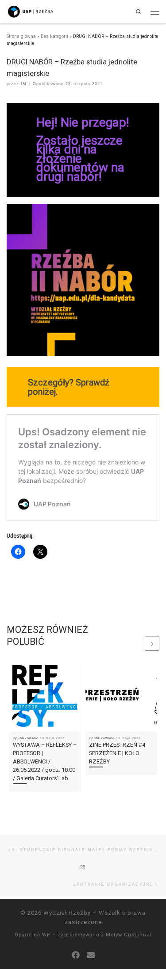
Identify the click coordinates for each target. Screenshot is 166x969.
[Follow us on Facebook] (76, 955)
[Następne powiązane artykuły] (152, 643)
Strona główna (21, 36)
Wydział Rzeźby (67, 912)
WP (46, 935)
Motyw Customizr (129, 935)
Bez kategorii (54, 36)
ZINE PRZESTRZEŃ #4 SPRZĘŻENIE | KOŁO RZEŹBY (117, 753)
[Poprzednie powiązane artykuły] (136, 643)
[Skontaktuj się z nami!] (91, 955)
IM (24, 84)
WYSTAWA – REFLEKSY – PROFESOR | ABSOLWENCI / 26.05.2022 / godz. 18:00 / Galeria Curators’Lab (45, 761)
